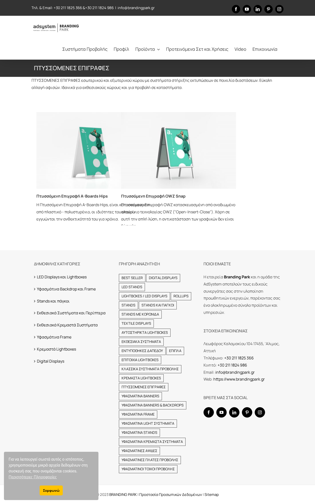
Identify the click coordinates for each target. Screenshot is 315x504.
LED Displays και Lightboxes (62, 277)
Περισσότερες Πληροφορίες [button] (33, 477)
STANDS (128, 305)
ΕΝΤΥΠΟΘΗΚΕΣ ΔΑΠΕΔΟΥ (142, 350)
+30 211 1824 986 (99, 7)
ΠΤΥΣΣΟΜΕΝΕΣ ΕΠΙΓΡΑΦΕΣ (144, 387)
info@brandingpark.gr (136, 7)
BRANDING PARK (123, 494)
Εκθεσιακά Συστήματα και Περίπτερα (71, 313)
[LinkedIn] (234, 412)
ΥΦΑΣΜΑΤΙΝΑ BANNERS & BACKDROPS (153, 405)
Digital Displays (50, 361)
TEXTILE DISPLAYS (136, 323)
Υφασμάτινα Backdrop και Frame (66, 289)
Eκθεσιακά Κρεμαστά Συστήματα (67, 325)
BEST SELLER (132, 277)
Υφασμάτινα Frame (54, 337)
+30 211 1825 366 (68, 7)
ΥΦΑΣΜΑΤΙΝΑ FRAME (138, 414)
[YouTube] (221, 412)
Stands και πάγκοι (53, 301)
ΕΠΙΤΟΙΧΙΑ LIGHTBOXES (140, 359)
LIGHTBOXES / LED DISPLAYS (144, 296)
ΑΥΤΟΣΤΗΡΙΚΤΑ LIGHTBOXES (145, 332)
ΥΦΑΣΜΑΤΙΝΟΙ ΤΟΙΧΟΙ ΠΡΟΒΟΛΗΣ (148, 469)
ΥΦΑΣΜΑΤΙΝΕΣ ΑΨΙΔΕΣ (139, 450)
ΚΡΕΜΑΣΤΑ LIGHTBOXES (141, 378)
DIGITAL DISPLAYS (163, 277)
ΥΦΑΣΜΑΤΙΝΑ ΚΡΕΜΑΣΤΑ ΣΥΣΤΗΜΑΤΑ (152, 441)
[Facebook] (209, 412)
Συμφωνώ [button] (51, 490)
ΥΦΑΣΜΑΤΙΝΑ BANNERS (140, 396)
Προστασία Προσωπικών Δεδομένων (170, 494)
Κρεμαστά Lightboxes (56, 349)
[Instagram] (260, 412)
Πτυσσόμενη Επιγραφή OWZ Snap (153, 196)
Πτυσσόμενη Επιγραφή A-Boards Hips (72, 196)
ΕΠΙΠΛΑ (175, 350)
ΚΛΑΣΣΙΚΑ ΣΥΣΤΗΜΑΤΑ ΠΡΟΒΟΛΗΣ (150, 369)
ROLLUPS (181, 296)
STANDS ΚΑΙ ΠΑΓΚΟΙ (158, 305)
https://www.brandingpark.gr (239, 379)
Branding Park (237, 277)
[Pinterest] (247, 412)
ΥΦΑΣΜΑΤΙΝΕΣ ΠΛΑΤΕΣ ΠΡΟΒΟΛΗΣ (150, 459)
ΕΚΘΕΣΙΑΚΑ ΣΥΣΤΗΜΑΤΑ (141, 341)
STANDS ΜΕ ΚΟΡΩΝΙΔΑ (140, 314)
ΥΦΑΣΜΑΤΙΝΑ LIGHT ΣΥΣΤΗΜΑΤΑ (148, 423)
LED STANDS (132, 287)
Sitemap (212, 494)
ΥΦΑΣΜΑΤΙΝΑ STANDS (139, 432)
